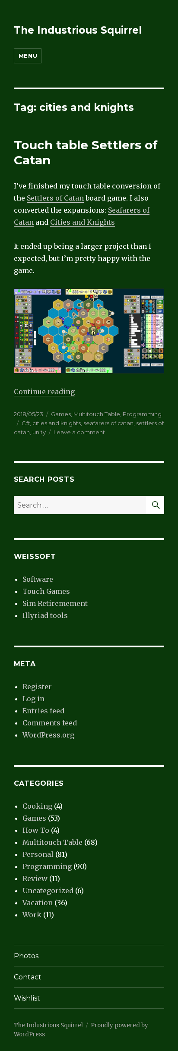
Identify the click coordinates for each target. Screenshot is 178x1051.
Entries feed (43, 710)
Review (35, 878)
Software (37, 579)
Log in (33, 698)
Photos (26, 956)
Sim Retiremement (55, 603)
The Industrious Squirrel (78, 30)
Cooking (37, 806)
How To (35, 830)
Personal (38, 854)
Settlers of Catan (55, 198)
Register (37, 686)
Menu (28, 55)
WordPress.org (48, 735)
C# (26, 423)
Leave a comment (79, 432)
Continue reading (44, 391)
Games (61, 414)
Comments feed (49, 722)
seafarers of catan (108, 423)
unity (39, 432)
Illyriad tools (45, 615)
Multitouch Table (96, 414)
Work (31, 914)
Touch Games (46, 591)
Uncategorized (47, 890)
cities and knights (56, 423)
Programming (142, 414)
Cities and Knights (82, 222)
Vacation (37, 902)
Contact (27, 977)
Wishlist (27, 998)
